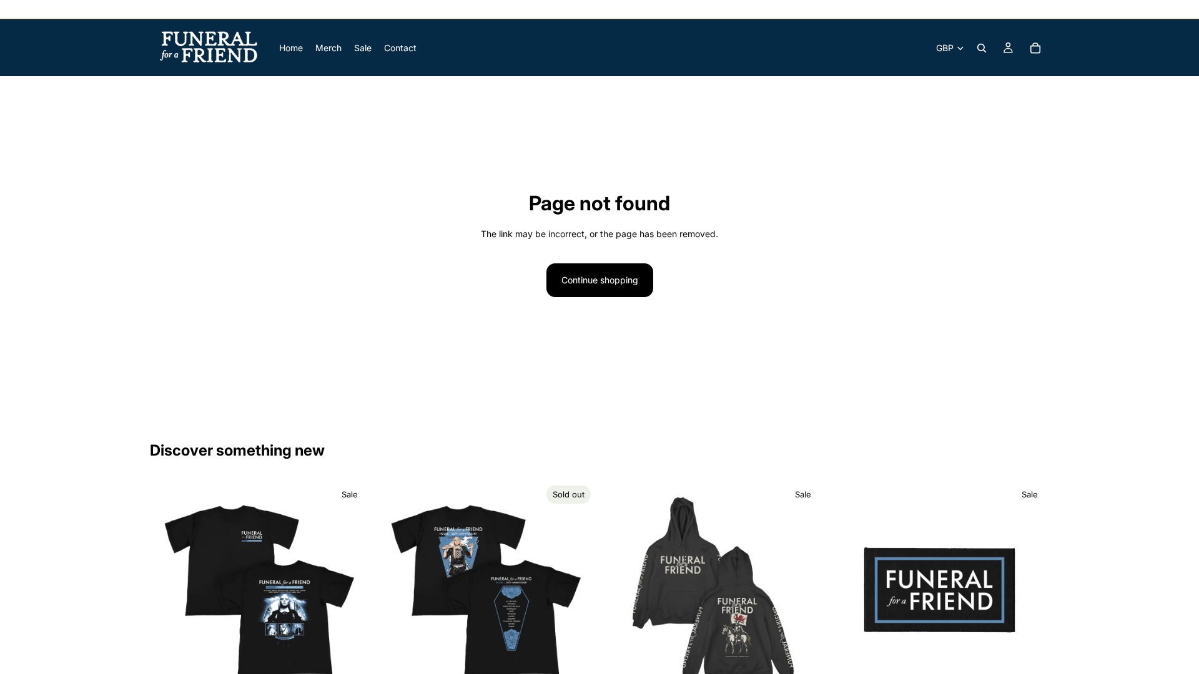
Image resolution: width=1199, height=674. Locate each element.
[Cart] (1035, 48)
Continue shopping (599, 280)
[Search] (981, 48)
